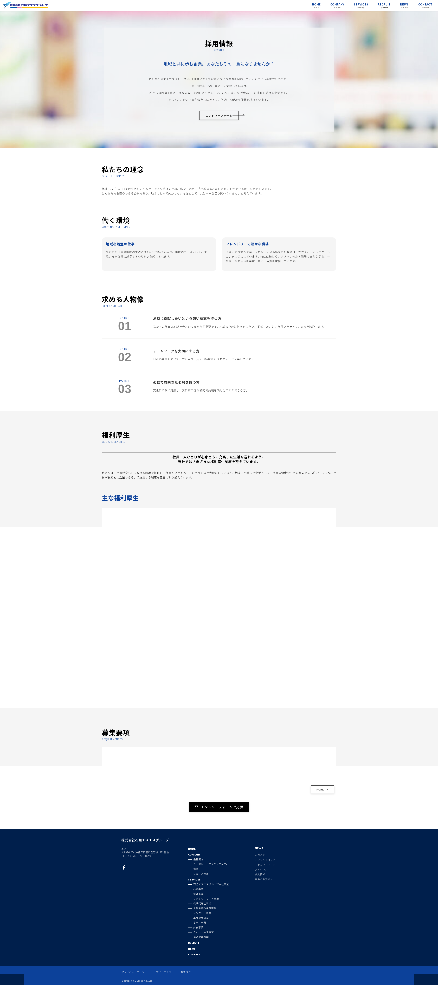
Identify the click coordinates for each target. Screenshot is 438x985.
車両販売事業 (201, 917)
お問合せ (186, 972)
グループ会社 (201, 873)
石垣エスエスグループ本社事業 (211, 884)
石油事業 (198, 889)
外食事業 (198, 927)
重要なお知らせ (264, 879)
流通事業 (198, 894)
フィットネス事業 (203, 932)
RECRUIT (193, 942)
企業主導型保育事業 (204, 908)
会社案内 (198, 859)
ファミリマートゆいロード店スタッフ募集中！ (232, 753)
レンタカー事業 (202, 913)
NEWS (192, 948)
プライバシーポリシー (134, 972)
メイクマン (261, 869)
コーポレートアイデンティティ (211, 864)
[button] (219, 115)
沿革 (195, 869)
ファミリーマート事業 (206, 898)
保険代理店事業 (202, 903)
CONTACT (194, 954)
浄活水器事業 (201, 937)
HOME (192, 848)
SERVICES (194, 879)
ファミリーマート (265, 865)
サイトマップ (164, 972)
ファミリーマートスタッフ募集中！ (152, 751)
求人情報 (260, 874)
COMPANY (194, 854)
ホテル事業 (199, 922)
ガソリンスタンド (265, 860)
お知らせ (260, 855)
